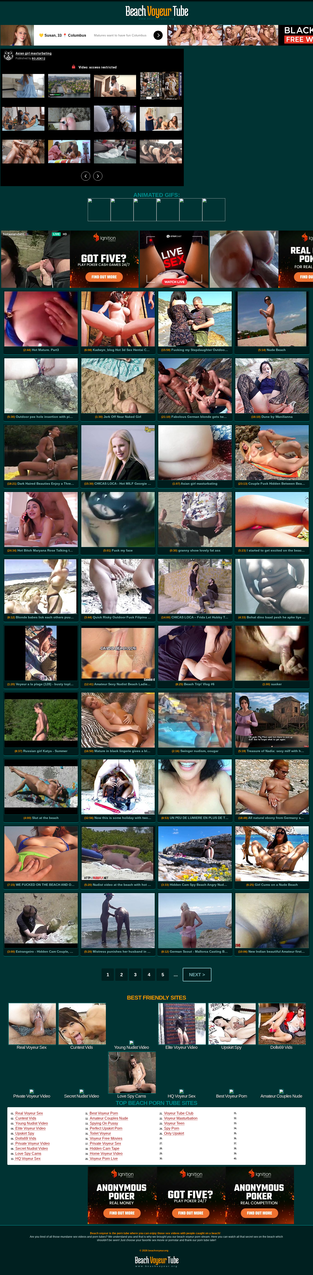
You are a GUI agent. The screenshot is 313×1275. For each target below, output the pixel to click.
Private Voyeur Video (32, 1143)
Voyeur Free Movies (106, 1138)
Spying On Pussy (104, 1123)
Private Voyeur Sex (105, 1143)
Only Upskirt (174, 1133)
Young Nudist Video (31, 1123)
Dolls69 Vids (25, 1138)
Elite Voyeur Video (30, 1128)
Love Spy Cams (28, 1153)
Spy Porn (171, 1128)
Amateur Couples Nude (109, 1118)
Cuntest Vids (25, 1118)
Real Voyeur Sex (29, 1113)
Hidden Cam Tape (104, 1148)
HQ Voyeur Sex (28, 1159)
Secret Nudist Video (31, 1148)
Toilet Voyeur (100, 1133)
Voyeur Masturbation (181, 1118)
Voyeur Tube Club (178, 1113)
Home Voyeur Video (106, 1153)
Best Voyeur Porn (104, 1113)
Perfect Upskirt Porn (106, 1128)
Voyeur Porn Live (104, 1159)
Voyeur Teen (174, 1123)
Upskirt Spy (24, 1133)
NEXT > (197, 974)
